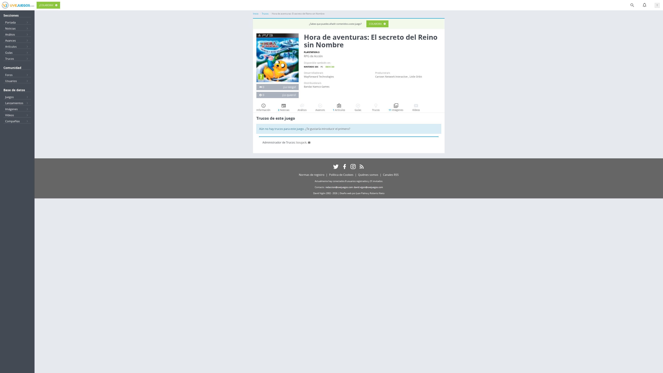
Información (263, 110)
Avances (10, 40)
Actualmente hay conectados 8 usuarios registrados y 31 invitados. (349, 181)
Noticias (10, 28)
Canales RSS (391, 175)
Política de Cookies (341, 175)
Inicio (255, 13)
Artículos (11, 47)
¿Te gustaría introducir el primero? (327, 129)
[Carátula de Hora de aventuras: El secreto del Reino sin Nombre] (277, 57)
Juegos (9, 97)
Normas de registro (311, 175)
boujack (301, 142)
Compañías (12, 121)
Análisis (10, 34)
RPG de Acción (313, 56)
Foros (9, 75)
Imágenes (11, 109)
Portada (10, 22)
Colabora (375, 23)
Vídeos (9, 115)
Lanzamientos (14, 103)
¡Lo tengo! (289, 87)
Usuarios (11, 81)
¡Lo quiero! (289, 95)
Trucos (9, 59)
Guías (9, 53)
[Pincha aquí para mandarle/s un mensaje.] (309, 142)
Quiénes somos (368, 175)
